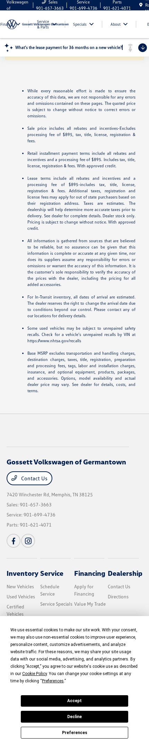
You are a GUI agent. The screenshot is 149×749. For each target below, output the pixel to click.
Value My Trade (90, 604)
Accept (74, 700)
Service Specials (56, 604)
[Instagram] (28, 541)
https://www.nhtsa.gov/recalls (54, 340)
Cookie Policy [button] (34, 673)
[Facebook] (13, 541)
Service (51, 573)
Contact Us (33, 478)
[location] (140, 5)
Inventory (22, 573)
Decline (74, 716)
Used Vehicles (21, 596)
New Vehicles (20, 586)
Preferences (74, 732)
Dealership (125, 573)
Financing (89, 573)
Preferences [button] (53, 681)
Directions (118, 596)
